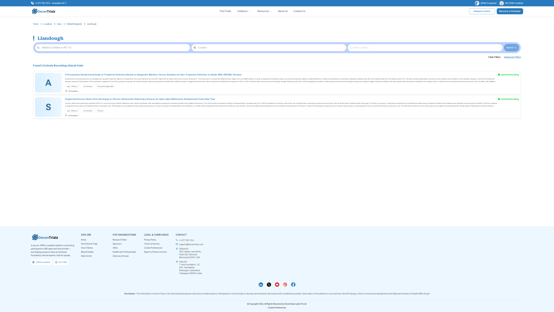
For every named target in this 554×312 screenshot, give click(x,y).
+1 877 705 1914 (186, 240)
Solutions (242, 11)
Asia (59, 24)
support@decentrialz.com (191, 244)
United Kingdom (74, 24)
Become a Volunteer (510, 11)
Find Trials (225, 11)
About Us (283, 11)
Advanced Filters (512, 57)
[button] (425, 47)
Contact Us (299, 11)
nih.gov (426, 293)
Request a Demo (482, 11)
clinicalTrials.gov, (349, 293)
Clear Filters (494, 57)
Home (35, 24)
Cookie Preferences (277, 308)
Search (509, 47)
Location (48, 24)
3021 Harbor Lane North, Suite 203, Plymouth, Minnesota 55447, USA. (190, 254)
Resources (263, 11)
